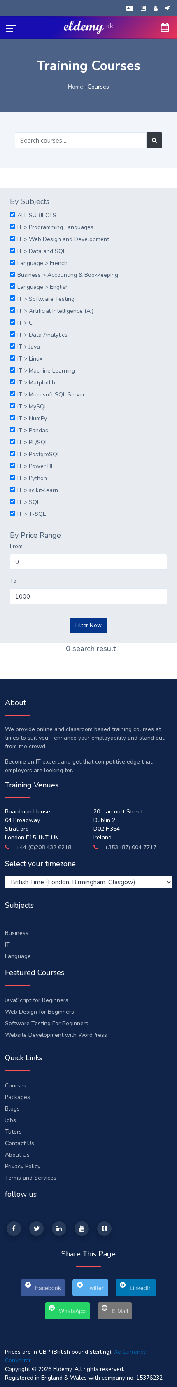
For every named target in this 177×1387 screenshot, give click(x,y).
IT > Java (28, 347)
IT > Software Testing (46, 299)
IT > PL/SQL (32, 442)
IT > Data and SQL (41, 251)
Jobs (10, 1120)
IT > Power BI (34, 466)
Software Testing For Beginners (46, 1023)
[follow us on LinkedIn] (59, 1228)
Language (18, 956)
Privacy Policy (22, 1166)
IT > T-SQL (31, 514)
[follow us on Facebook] (14, 1228)
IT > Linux (29, 359)
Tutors (13, 1132)
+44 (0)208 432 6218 (42, 847)
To (13, 581)
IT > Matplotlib (36, 383)
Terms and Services (30, 1178)
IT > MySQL (32, 406)
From (16, 546)
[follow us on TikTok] (104, 1228)
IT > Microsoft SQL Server (51, 394)
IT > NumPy (32, 418)
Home (75, 87)
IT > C (25, 323)
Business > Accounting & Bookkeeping (67, 275)
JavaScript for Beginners (36, 1000)
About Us (17, 1155)
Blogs (12, 1109)
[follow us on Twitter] (36, 1228)
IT (7, 945)
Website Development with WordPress (56, 1035)
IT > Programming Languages (55, 227)
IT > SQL (28, 502)
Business (16, 933)
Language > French (42, 263)
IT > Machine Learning (46, 371)
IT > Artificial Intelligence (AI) (55, 311)
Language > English (43, 287)
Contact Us (19, 1143)
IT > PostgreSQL (38, 454)
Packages (17, 1097)
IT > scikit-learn (37, 490)
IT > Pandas (32, 430)
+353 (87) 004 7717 (129, 847)
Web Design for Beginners (39, 1012)
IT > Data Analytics (42, 335)
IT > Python (32, 478)
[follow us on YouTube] (82, 1228)
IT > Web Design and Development (63, 239)
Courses (15, 1085)
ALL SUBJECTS (36, 215)
